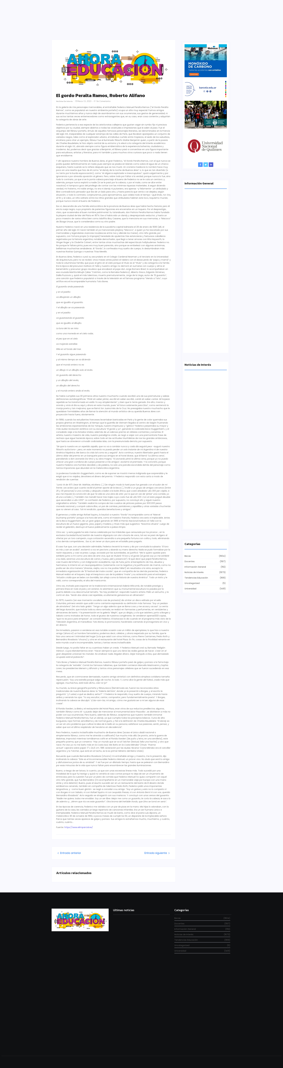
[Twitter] (205, 164)
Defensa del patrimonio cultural (201, 523)
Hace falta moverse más (197, 420)
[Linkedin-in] (211, 164)
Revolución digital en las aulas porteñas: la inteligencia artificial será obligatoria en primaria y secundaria (140, 1042)
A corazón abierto (194, 347)
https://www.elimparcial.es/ (78, 827)
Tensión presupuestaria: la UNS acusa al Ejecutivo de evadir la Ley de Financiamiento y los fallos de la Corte (205, 293)
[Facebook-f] (200, 164)
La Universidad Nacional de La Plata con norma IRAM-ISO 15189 (204, 239)
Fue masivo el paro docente (199, 471)
